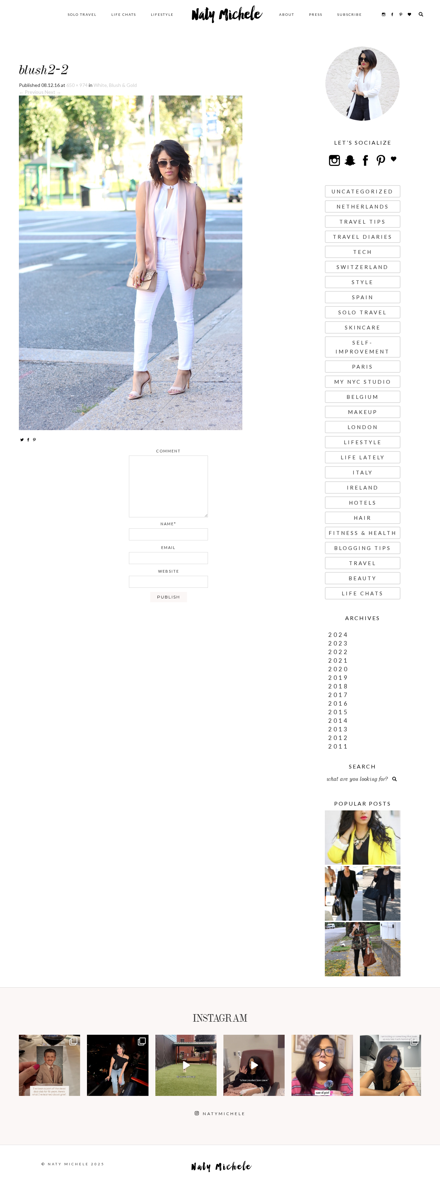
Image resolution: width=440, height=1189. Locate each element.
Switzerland (363, 267)
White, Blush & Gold (115, 85)
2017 (338, 694)
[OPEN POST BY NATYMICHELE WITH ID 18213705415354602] (117, 1065)
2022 (338, 651)
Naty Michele (226, 17)
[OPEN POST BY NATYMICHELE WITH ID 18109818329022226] (322, 1065)
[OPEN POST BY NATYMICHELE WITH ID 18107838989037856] (390, 1065)
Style (363, 282)
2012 (338, 737)
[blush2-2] (130, 262)
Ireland (363, 487)
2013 (338, 729)
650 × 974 (77, 85)
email (168, 547)
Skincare (363, 327)
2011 (338, 746)
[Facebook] (28, 439)
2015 (338, 712)
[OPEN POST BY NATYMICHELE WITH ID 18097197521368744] (49, 1065)
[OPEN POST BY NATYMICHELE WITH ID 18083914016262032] (186, 1065)
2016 (338, 703)
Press (315, 14)
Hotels (363, 503)
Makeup (363, 412)
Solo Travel (82, 14)
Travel (362, 563)
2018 (338, 686)
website (168, 571)
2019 (338, 677)
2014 (338, 720)
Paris (362, 366)
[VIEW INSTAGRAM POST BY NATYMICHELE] (73, 1089)
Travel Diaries (363, 237)
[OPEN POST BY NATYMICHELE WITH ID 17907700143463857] (254, 1065)
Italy (363, 472)
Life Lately (363, 457)
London (363, 427)
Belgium (362, 397)
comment (168, 451)
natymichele (49, 1041)
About (286, 14)
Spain (363, 297)
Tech (362, 252)
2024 (338, 634)
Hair (363, 518)
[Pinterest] (34, 439)
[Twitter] (22, 439)
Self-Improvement (363, 347)
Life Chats (123, 14)
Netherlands (363, 206)
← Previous (31, 92)
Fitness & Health (363, 533)
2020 (338, 669)
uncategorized (363, 191)
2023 (338, 643)
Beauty (363, 578)
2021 (338, 660)
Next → (53, 92)
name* (168, 523)
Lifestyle (162, 14)
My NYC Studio (363, 382)
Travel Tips (362, 221)
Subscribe (349, 14)
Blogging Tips (362, 548)
